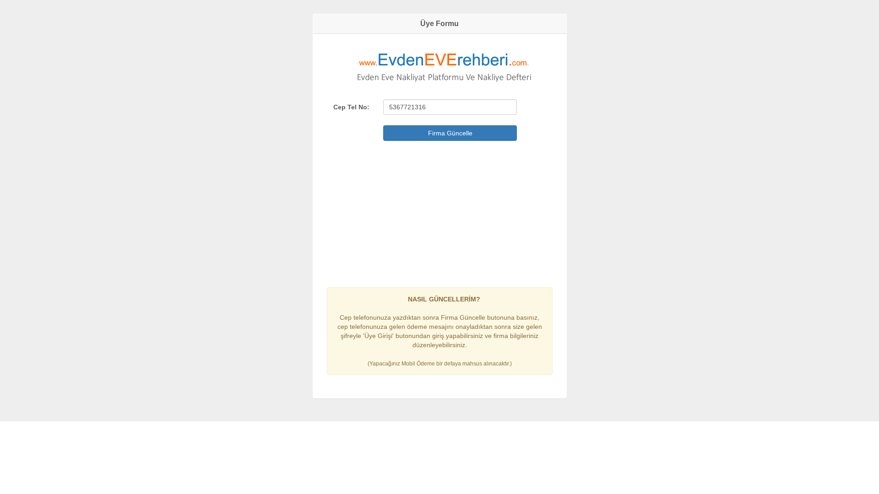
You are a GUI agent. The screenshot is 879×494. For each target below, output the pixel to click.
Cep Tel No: (351, 107)
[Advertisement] (439, 212)
